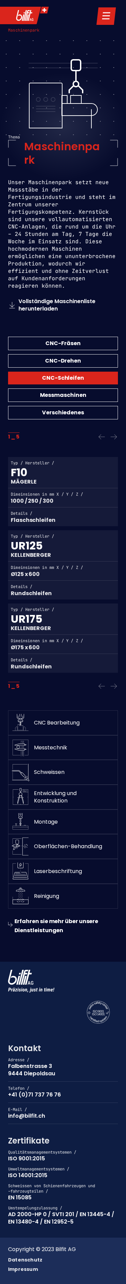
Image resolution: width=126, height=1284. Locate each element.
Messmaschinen (63, 395)
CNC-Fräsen (62, 343)
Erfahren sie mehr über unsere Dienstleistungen (56, 925)
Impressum (23, 1270)
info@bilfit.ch (26, 1116)
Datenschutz (25, 1260)
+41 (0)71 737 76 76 (34, 1095)
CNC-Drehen (63, 361)
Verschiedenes (63, 412)
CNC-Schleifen (63, 378)
